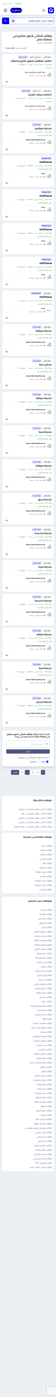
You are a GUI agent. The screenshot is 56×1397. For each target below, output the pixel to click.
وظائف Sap (47, 1019)
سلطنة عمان (7, 3)
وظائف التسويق (45, 923)
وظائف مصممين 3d (44, 957)
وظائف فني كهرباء (44, 962)
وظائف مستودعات (44, 1010)
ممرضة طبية (45, 566)
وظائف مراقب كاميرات (43, 1154)
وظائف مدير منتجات (44, 1045)
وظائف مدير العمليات (43, 1093)
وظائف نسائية (46, 1115)
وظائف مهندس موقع (43, 1123)
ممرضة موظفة (44, 330)
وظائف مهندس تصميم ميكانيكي (38, 1128)
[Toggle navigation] (5, 10)
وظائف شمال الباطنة (43, 880)
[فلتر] (13, 20)
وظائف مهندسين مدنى (42, 1158)
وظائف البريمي (46, 858)
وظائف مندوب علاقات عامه (41, 1167)
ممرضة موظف (44, 634)
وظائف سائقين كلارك (43, 1149)
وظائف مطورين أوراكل (43, 931)
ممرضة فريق (45, 499)
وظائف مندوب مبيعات (43, 936)
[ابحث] (5, 21)
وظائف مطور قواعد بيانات (41, 1027)
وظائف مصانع (46, 1106)
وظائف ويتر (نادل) (44, 975)
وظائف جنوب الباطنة (43, 872)
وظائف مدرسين (45, 997)
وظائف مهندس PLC (43, 1162)
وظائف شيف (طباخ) (44, 1097)
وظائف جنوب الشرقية (43, 885)
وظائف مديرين (46, 909)
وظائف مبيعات (46, 1032)
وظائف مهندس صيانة (43, 1101)
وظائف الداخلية (46, 867)
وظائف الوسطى (45, 889)
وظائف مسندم (46, 876)
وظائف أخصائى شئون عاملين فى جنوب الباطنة (33, 826)
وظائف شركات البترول (43, 949)
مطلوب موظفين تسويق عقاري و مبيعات (31, 60)
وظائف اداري (47, 927)
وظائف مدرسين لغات (43, 1119)
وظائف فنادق (46, 966)
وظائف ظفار (47, 863)
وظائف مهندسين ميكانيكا (41, 1005)
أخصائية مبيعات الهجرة (40, 94)
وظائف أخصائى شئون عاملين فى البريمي (35, 822)
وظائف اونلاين (46, 1071)
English (18, 3)
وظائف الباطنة (46, 854)
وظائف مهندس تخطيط (42, 1023)
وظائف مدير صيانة (44, 1088)
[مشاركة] (6, 81)
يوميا (43, 761)
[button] (43, 10)
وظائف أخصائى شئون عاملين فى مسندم (35, 817)
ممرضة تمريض (44, 702)
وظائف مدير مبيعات (44, 1058)
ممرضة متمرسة (43, 533)
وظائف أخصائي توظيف (43, 1053)
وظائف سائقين (46, 1067)
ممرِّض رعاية (45, 364)
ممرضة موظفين (43, 128)
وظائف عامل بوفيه (44, 1084)
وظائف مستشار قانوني (42, 984)
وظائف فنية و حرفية (43, 970)
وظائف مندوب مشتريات (42, 1080)
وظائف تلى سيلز (45, 979)
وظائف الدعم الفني (44, 1136)
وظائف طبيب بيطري (44, 1132)
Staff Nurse (45, 162)
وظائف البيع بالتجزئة (44, 1110)
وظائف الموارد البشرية (43, 1040)
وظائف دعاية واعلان (44, 953)
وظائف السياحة (46, 914)
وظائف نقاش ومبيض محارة (41, 1062)
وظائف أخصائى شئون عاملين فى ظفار (36, 813)
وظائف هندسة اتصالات (42, 940)
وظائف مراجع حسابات (43, 988)
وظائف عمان (47, 845)
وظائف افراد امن (45, 918)
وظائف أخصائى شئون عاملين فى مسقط (35, 809)
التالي (15, 772)
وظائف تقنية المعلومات (42, 1036)
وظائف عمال (47, 1001)
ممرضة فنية (45, 432)
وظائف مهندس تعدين (43, 1145)
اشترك (28, 751)
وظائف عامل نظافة (44, 992)
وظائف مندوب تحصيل (43, 1075)
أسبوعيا (33, 761)
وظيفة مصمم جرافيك (43, 944)
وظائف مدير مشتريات (43, 1014)
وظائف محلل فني (45, 1049)
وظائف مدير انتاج (45, 1141)
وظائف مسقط (46, 850)
